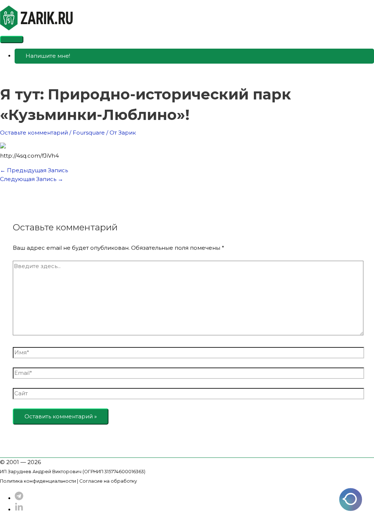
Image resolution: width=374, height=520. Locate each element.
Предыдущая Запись (34, 170)
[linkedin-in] (19, 509)
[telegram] (19, 498)
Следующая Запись (31, 179)
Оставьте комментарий (34, 132)
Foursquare (89, 132)
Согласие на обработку (108, 481)
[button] (194, 56)
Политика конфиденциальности (38, 481)
